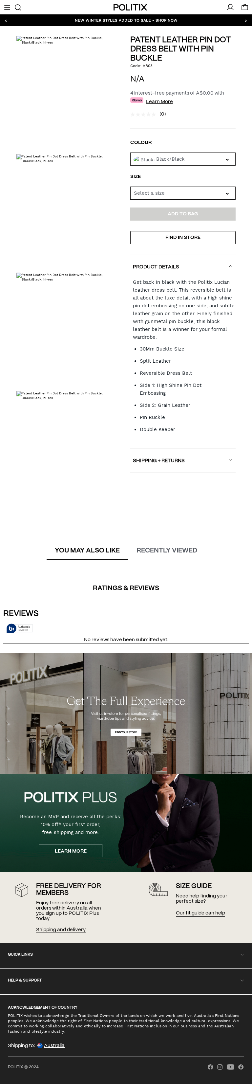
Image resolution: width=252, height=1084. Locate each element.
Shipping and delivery (60, 930)
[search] (18, 6)
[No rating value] (144, 114)
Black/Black (170, 159)
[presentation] (87, 550)
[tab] (87, 551)
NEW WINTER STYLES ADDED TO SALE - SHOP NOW (126, 20)
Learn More (159, 101)
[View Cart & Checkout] (245, 8)
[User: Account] (230, 7)
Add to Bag (183, 214)
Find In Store (182, 237)
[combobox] (183, 193)
